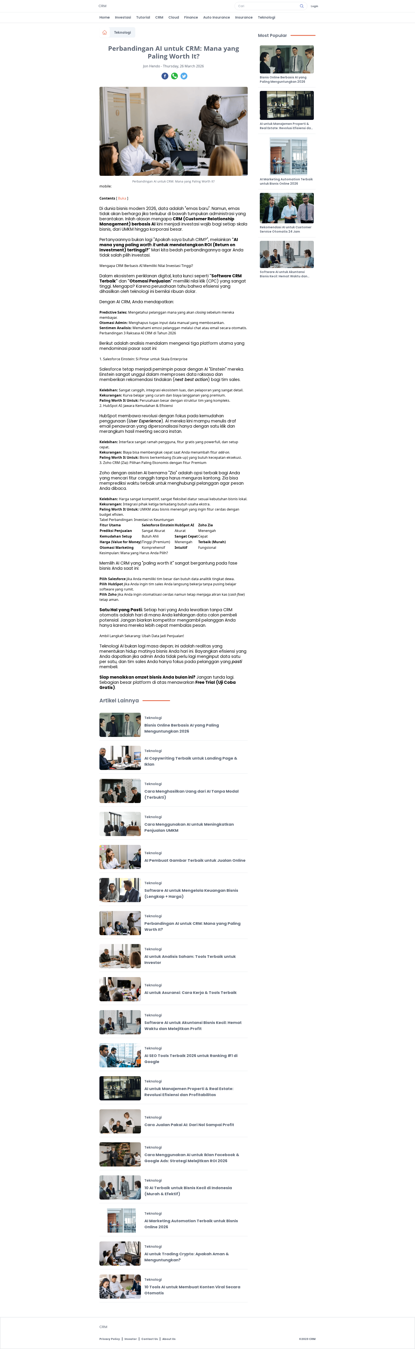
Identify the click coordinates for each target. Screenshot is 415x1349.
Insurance (244, 17)
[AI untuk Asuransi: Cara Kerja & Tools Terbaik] (120, 989)
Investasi (123, 17)
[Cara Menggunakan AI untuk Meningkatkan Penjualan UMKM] (120, 824)
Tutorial (143, 17)
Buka (122, 198)
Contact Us (149, 1339)
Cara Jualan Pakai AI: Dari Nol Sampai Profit (189, 1124)
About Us (169, 1339)
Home (104, 17)
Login (314, 6)
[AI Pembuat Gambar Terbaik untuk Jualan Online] (120, 857)
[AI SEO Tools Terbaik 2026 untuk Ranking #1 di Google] (120, 1055)
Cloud (173, 17)
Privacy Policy (109, 1339)
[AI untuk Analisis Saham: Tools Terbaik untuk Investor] (120, 956)
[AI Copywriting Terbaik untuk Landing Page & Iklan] (120, 758)
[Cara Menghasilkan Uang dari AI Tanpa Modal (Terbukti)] (120, 791)
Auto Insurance (216, 17)
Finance (191, 17)
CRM (159, 17)
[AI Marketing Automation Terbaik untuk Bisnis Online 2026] (120, 1220)
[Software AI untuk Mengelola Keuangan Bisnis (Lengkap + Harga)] (120, 890)
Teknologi (266, 17)
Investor (130, 1339)
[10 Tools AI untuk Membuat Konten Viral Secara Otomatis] (120, 1286)
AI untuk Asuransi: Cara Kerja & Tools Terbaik (190, 992)
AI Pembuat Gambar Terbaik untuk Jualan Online (195, 860)
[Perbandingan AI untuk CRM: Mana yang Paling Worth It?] (120, 923)
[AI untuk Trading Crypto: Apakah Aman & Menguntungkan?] (120, 1253)
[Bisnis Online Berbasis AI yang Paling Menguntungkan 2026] (120, 725)
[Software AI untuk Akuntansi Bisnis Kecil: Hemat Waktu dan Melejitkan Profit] (120, 1022)
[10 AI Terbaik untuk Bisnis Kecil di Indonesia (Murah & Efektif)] (120, 1187)
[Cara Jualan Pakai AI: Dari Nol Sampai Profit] (120, 1121)
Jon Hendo (151, 66)
